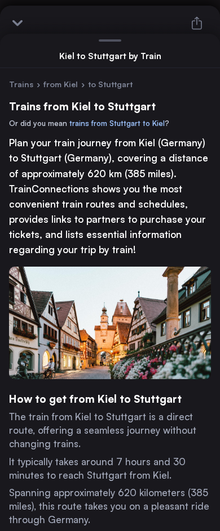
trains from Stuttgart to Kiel (117, 123)
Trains (21, 84)
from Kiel (60, 84)
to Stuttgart (110, 84)
